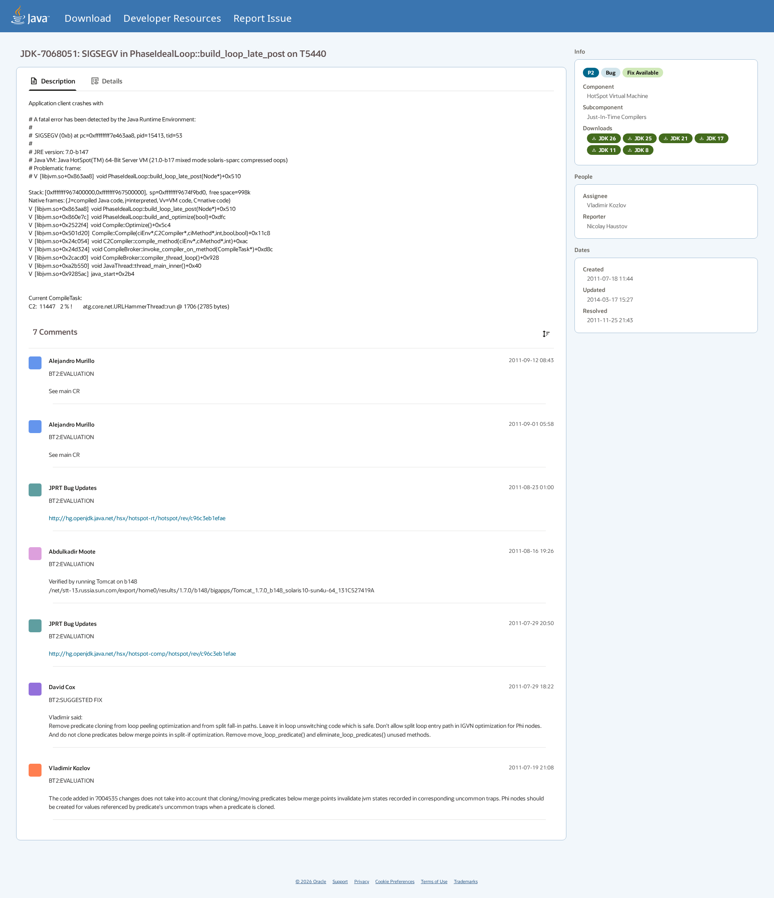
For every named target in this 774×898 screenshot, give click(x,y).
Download (87, 18)
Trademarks (466, 881)
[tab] (52, 81)
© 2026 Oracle (310, 881)
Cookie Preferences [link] (394, 881)
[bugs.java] (30, 14)
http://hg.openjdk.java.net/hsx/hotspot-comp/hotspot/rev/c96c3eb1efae (142, 653)
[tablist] (291, 81)
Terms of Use (434, 881)
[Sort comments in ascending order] (546, 334)
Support (340, 881)
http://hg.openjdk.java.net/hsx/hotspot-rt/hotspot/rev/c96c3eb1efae (137, 518)
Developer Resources (172, 18)
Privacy (361, 881)
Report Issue (262, 18)
